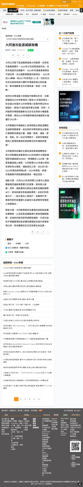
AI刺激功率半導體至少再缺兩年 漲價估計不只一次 (70, 82)
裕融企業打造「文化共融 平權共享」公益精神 (21, 304)
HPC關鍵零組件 (46, 422)
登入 (80, 1)
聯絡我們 (73, 436)
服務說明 (13, 410)
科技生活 (52, 14)
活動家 (51, 5)
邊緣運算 (45, 425)
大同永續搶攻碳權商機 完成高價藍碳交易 (19, 310)
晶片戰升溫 (5, 419)
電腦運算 (45, 456)
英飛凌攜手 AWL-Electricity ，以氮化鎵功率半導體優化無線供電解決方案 (27, 326)
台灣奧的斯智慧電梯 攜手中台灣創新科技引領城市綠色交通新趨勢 (27, 360)
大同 (27, 243)
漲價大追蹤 (13, 9)
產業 (71, 10)
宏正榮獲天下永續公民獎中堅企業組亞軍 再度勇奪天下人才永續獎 (27, 386)
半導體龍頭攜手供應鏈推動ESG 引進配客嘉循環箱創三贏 (25, 339)
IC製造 (44, 471)
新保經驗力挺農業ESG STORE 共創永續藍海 (20, 333)
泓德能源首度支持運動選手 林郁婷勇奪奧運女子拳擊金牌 (25, 380)
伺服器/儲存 (10, 14)
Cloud (44, 452)
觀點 (34, 421)
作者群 (53, 427)
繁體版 (64, 2)
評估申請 (74, 1)
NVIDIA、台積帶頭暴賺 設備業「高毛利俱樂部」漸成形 (70, 61)
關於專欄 (54, 429)
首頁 (4, 10)
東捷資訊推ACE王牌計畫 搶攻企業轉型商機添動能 (23, 281)
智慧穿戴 (45, 465)
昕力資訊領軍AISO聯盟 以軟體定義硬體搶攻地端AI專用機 (70, 179)
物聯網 (44, 444)
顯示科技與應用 (46, 474)
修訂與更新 (5, 434)
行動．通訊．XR (17, 425)
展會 (3, 430)
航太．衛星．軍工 (17, 433)
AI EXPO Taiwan (64, 434)
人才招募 (73, 434)
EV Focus (45, 433)
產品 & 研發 (65, 427)
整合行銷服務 (74, 432)
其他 (62, 431)
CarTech (45, 467)
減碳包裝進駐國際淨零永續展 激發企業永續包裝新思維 (25, 367)
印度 (26, 423)
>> (39, 399)
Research (32, 5)
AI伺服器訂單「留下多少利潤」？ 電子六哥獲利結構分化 (70, 41)
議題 (34, 419)
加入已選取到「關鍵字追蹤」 (19, 248)
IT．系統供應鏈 (17, 436)
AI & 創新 (64, 429)
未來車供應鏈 (50, 10)
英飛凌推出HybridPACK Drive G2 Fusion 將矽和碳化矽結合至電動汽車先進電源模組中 (27, 345)
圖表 (13, 449)
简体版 (68, 2)
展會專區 (67, 14)
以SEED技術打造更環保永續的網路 (17, 268)
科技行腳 (54, 424)
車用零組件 (46, 419)
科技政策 (15, 443)
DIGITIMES (76, 415)
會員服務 (73, 421)
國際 (26, 427)
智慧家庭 (45, 442)
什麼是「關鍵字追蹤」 (16, 252)
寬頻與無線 (46, 446)
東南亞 (27, 421)
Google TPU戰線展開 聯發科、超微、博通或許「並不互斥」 (71, 51)
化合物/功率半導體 (46, 429)
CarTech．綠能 (17, 423)
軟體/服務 (19, 14)
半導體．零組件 (17, 421)
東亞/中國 (28, 425)
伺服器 (44, 458)
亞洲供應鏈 (46, 437)
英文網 (65, 5)
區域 (77, 10)
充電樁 (18, 243)
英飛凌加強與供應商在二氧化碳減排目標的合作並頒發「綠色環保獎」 (27, 353)
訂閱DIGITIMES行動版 (75, 429)
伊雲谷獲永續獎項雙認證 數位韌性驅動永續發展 (22, 286)
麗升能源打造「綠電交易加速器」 (16, 315)
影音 (58, 5)
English (78, 410)
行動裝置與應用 (46, 461)
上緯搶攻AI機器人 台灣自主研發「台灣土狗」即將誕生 (70, 156)
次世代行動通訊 (46, 449)
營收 (9, 243)
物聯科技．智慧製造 (17, 446)
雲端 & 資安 (65, 425)
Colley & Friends (54, 419)
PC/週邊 (43, 14)
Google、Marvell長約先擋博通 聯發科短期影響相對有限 (70, 71)
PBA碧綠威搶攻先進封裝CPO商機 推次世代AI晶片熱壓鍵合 (70, 135)
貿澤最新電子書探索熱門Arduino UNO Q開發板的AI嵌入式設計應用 (70, 167)
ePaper (74, 14)
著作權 (20, 410)
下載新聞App (74, 440)
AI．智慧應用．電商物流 (17, 429)
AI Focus (45, 454)
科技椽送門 (5, 427)
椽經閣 (42, 5)
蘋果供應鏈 (63, 10)
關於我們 (5, 410)
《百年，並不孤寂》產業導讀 (30, 10)
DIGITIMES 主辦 (65, 419)
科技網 (21, 5)
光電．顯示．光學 (17, 439)
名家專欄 (54, 422)
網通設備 (35, 14)
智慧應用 (64, 423)
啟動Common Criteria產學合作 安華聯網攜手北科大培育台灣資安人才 (27, 292)
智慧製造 (45, 440)
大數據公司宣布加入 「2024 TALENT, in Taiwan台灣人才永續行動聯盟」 (27, 373)
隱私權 (26, 410)
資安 (27, 14)
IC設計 (44, 469)
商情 (34, 425)
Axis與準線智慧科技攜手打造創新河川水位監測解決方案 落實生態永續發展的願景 (27, 274)
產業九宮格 (5, 425)
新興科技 (45, 435)
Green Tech (46, 431)
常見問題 (34, 410)
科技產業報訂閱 (75, 425)
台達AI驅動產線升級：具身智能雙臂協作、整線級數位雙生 (70, 145)
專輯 (59, 14)
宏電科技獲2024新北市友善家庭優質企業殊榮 (21, 320)
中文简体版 (69, 410)
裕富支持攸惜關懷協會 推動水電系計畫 (18, 299)
